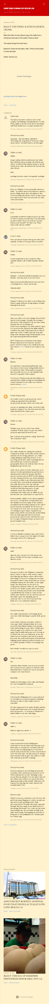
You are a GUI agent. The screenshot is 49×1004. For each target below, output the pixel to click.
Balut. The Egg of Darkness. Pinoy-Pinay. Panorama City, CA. (23, 977)
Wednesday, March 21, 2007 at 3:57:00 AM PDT (26, 761)
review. (21, 347)
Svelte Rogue (15, 396)
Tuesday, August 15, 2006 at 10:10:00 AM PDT (25, 734)
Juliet (12, 116)
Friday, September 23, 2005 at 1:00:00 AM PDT (26, 266)
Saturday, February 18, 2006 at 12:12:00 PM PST (26, 652)
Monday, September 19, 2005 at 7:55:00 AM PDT (26, 129)
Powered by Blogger (26, 997)
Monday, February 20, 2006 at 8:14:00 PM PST (26, 687)
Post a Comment (10, 825)
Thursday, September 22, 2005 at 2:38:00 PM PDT (27, 245)
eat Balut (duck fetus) (11, 96)
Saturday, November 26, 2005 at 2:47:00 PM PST (26, 541)
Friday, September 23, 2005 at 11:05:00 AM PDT (26, 291)
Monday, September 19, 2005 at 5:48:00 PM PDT (26, 146)
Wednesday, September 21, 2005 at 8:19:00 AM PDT (27, 203)
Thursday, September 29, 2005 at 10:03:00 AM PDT (27, 442)
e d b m (13, 236)
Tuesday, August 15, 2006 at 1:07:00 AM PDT (25, 716)
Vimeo (24, 96)
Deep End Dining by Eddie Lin (19, 8)
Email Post (12, 105)
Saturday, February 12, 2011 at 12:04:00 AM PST (26, 820)
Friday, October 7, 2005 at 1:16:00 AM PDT (24, 524)
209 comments (14, 982)
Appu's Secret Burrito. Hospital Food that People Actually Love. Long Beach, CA (24, 904)
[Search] (44, 3)
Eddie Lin (14, 153)
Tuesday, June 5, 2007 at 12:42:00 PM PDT (24, 788)
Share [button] (5, 105)
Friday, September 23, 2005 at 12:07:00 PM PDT (26, 308)
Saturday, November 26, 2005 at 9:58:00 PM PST (26, 562)
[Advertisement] (24, 847)
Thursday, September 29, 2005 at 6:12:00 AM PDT (26, 414)
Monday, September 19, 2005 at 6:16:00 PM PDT (26, 179)
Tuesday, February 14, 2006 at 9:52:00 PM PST (25, 604)
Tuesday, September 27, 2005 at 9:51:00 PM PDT (26, 352)
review (23, 384)
